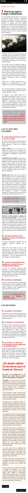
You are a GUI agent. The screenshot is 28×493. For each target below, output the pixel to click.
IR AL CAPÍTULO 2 (21, 490)
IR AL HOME (5, 486)
